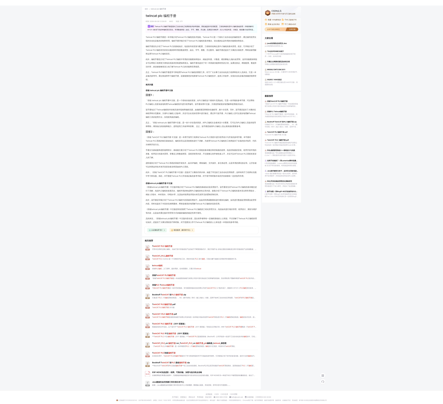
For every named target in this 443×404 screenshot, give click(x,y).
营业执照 (295, 400)
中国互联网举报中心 (235, 400)
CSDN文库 (224, 394)
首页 (146, 9)
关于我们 (175, 397)
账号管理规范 (259, 400)
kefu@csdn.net (237, 397)
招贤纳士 (183, 397)
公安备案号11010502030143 (127, 400)
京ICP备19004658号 (145, 400)
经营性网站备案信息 (178, 400)
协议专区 (208, 397)
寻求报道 (200, 397)
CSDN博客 (233, 394)
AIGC (171, 21)
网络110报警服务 (222, 400)
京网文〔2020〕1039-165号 (162, 400)
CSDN (216, 394)
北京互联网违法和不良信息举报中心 (197, 400)
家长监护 (212, 400)
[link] (146, 9)
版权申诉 (278, 400)
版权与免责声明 (269, 400)
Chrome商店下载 (248, 400)
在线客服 (250, 397)
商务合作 (192, 397)
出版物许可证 (286, 400)
